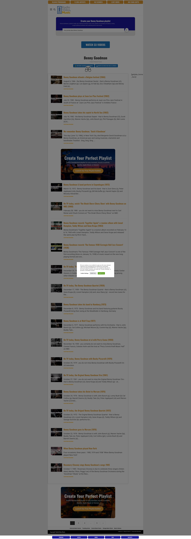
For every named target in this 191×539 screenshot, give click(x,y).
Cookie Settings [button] (84, 273)
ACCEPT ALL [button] (101, 273)
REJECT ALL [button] (93, 273)
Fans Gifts (130, 537)
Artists (79, 537)
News (113, 537)
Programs (61, 537)
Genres (96, 537)
